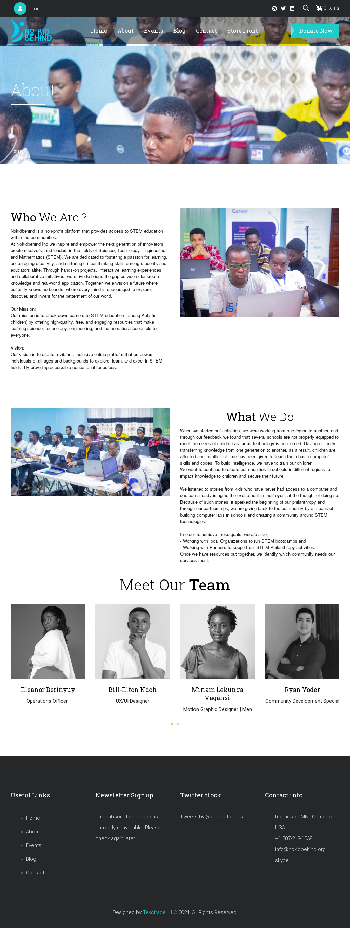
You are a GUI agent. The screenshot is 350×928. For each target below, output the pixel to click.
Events (153, 30)
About (125, 30)
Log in (37, 8)
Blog (179, 30)
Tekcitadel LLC (160, 912)
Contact (206, 30)
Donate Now (316, 30)
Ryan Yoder (217, 689)
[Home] (31, 31)
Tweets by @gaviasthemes (211, 817)
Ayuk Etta (302, 689)
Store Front (242, 30)
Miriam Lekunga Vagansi (133, 693)
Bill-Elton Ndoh (48, 689)
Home (99, 30)
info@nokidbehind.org (300, 849)
